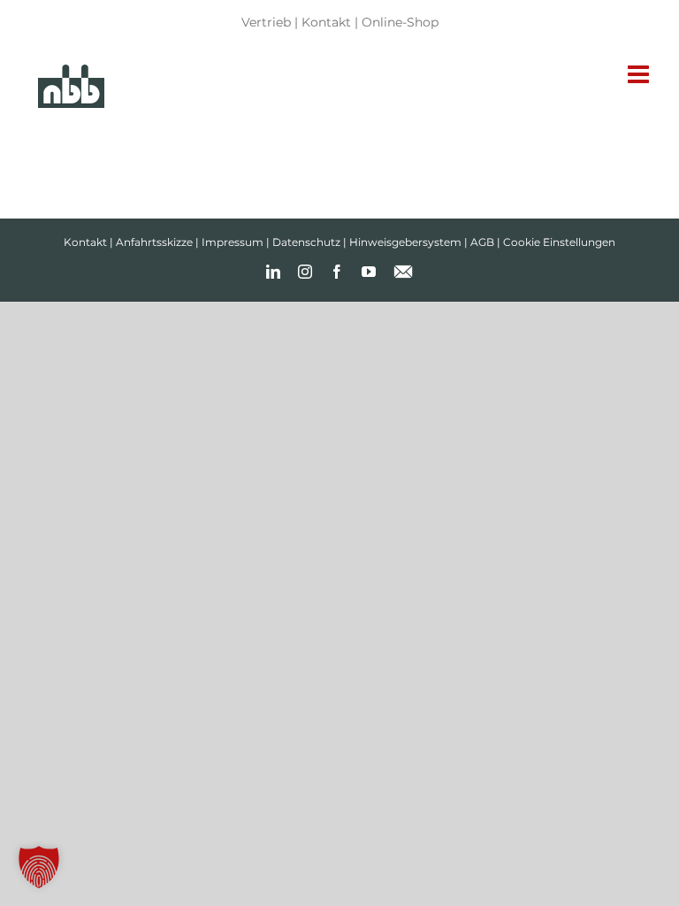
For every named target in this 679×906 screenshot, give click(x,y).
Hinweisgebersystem (405, 242)
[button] (39, 867)
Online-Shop (400, 22)
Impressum (232, 242)
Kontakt (326, 22)
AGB (482, 242)
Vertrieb (266, 22)
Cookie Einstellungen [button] (559, 242)
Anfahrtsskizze (154, 242)
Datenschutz (306, 242)
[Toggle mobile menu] (640, 74)
